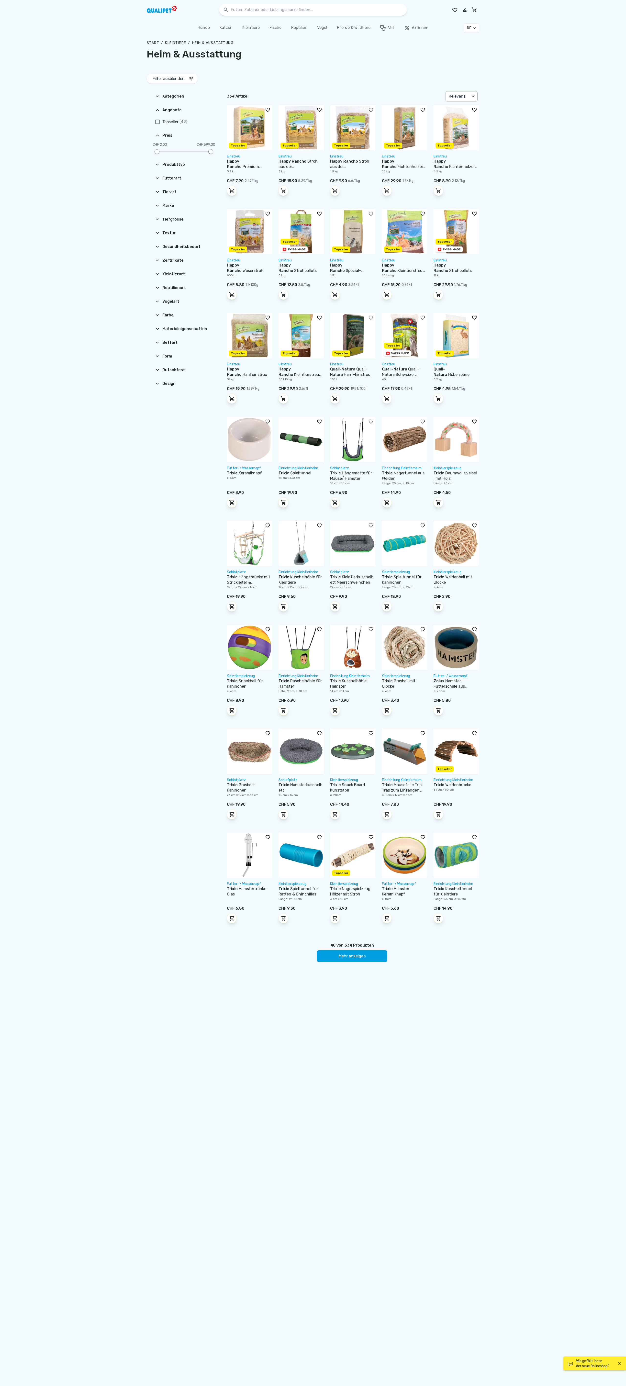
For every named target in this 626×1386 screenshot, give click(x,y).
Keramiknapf (244, 473)
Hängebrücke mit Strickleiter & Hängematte (248, 582)
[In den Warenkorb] (231, 191)
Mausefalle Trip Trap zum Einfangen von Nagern (402, 790)
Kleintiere (175, 43)
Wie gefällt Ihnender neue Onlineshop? (593, 1363)
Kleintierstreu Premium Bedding (402, 270)
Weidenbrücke (452, 784)
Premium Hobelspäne (243, 166)
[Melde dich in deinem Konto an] (465, 10)
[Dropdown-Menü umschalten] (473, 96)
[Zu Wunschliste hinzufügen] (267, 109)
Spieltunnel (295, 473)
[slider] (157, 151)
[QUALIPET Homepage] (166, 10)
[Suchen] (226, 10)
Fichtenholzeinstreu (403, 166)
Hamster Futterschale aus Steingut (449, 686)
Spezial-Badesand (345, 270)
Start (153, 43)
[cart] (474, 10)
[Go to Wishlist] (455, 10)
